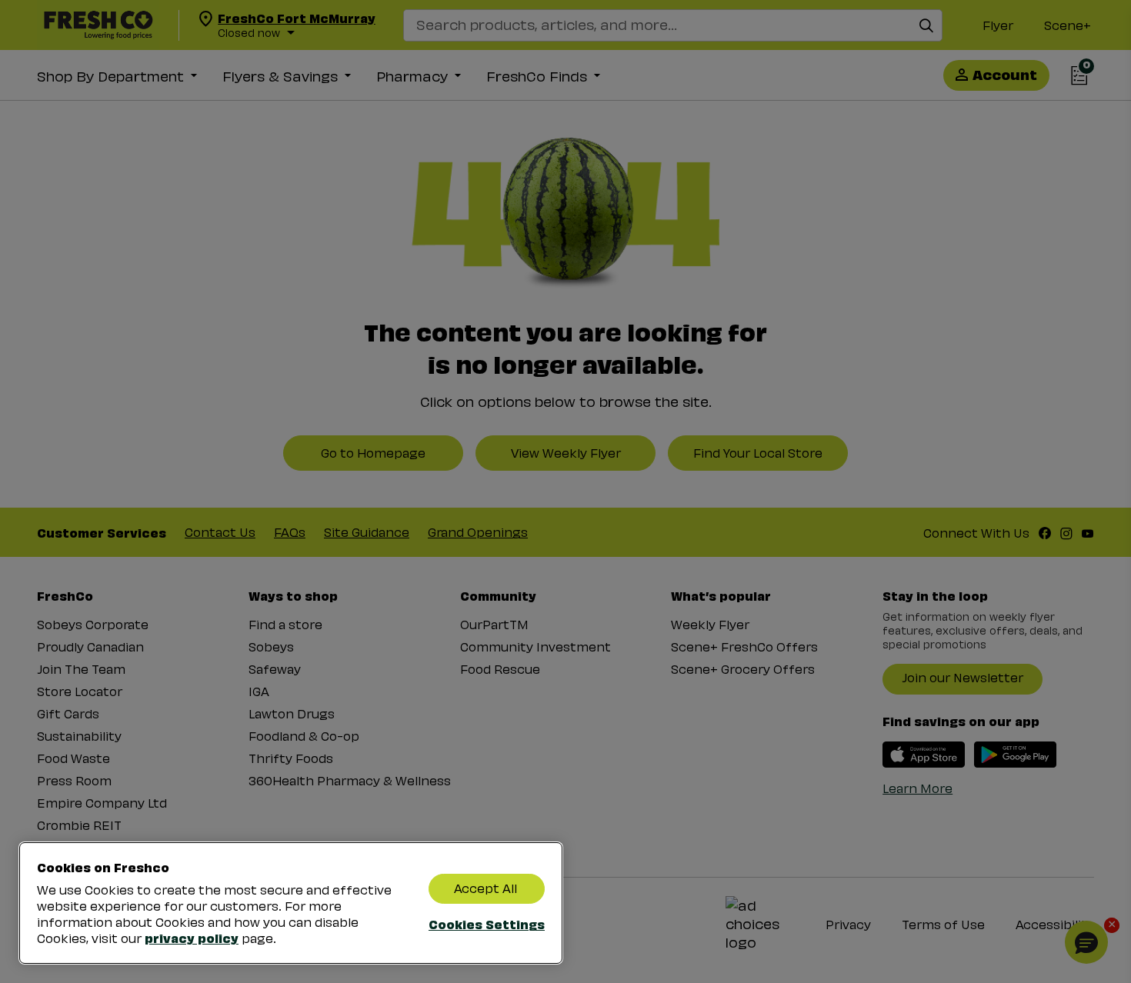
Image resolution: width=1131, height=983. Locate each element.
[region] (290, 903)
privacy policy (192, 937)
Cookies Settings (487, 923)
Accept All (485, 888)
